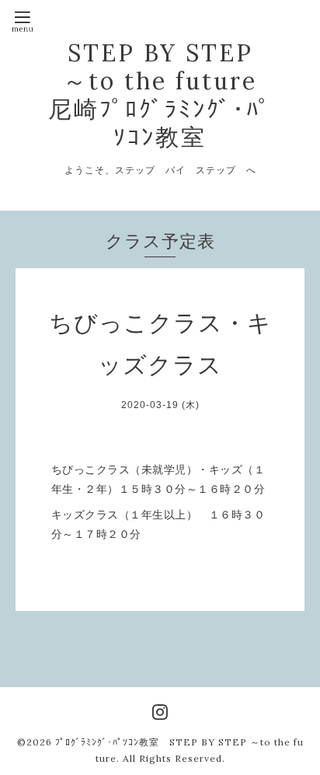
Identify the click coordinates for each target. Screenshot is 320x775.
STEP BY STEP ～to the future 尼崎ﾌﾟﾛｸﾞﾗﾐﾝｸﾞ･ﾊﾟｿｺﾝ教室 (160, 95)
